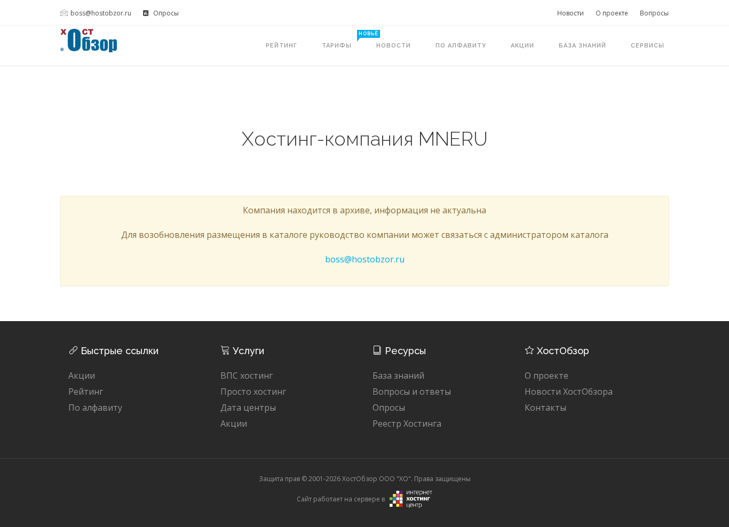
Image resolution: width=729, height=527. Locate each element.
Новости (570, 13)
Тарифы (343, 40)
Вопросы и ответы (412, 391)
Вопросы (654, 13)
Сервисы (647, 45)
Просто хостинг (253, 391)
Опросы (165, 13)
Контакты (545, 407)
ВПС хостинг (246, 375)
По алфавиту (460, 45)
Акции (522, 45)
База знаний (582, 45)
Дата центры (248, 407)
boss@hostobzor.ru (100, 13)
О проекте (612, 13)
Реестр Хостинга (407, 423)
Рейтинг (281, 45)
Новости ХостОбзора (569, 391)
